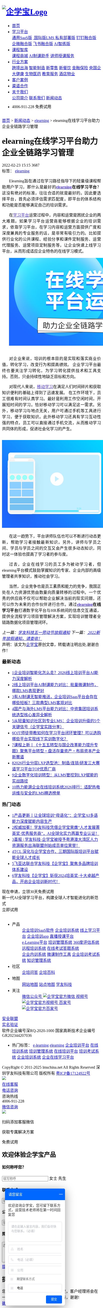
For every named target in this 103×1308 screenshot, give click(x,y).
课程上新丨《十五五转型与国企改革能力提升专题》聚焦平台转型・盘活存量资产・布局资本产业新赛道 (56, 751)
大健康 (18, 74)
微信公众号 (32, 996)
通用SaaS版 (22, 38)
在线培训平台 (66, 1051)
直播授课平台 (62, 936)
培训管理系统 (60, 942)
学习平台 (20, 32)
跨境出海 (20, 68)
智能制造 (37, 68)
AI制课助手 (39, 56)
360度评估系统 (86, 942)
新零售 (52, 68)
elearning (41, 120)
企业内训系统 (34, 954)
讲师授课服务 (62, 56)
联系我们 (37, 98)
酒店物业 (67, 74)
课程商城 (20, 56)
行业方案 (20, 62)
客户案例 (20, 80)
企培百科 (47, 972)
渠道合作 (20, 86)
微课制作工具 (59, 954)
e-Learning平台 (34, 942)
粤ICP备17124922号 (73, 1073)
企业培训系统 (67, 930)
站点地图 (47, 984)
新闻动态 (54, 98)
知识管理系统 (39, 960)
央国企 (95, 68)
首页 (16, 26)
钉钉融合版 (86, 38)
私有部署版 (65, 38)
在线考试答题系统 (63, 948)
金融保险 (80, 68)
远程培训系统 (34, 948)
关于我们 (20, 92)
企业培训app (38, 936)
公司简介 (20, 98)
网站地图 (30, 984)
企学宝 (32, 644)
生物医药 (33, 74)
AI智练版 (62, 44)
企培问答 (30, 972)
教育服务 (50, 74)
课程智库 (20, 50)
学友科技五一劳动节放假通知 (44, 632)
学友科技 (64, 984)
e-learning (41, 1045)
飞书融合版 (43, 44)
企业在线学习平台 (58, 1057)
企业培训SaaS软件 (38, 930)
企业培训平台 (77, 1045)
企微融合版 (22, 44)
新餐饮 (65, 68)
